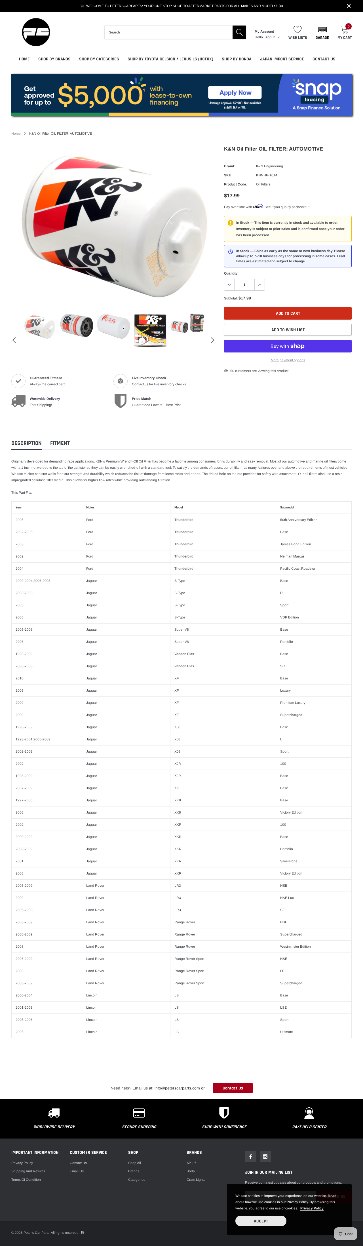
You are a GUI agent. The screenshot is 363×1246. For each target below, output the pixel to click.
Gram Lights (196, 1180)
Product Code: (235, 184)
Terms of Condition (26, 1180)
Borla (191, 1171)
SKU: (228, 175)
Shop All (134, 1163)
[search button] (239, 32)
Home (24, 59)
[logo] (35, 32)
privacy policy (312, 1208)
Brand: (229, 166)
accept (261, 1221)
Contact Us (324, 59)
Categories (136, 1180)
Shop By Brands (54, 59)
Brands (133, 1171)
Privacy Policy (22, 1163)
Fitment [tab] (60, 443)
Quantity (231, 273)
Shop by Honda (237, 59)
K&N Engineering (269, 166)
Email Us (77, 1171)
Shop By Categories (99, 59)
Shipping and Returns (28, 1171)
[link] (40, 326)
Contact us (78, 1163)
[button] (322, 32)
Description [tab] (26, 443)
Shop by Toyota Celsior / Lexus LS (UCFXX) (170, 59)
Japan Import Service (282, 59)
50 (232, 371)
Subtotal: (231, 298)
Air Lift (191, 1163)
